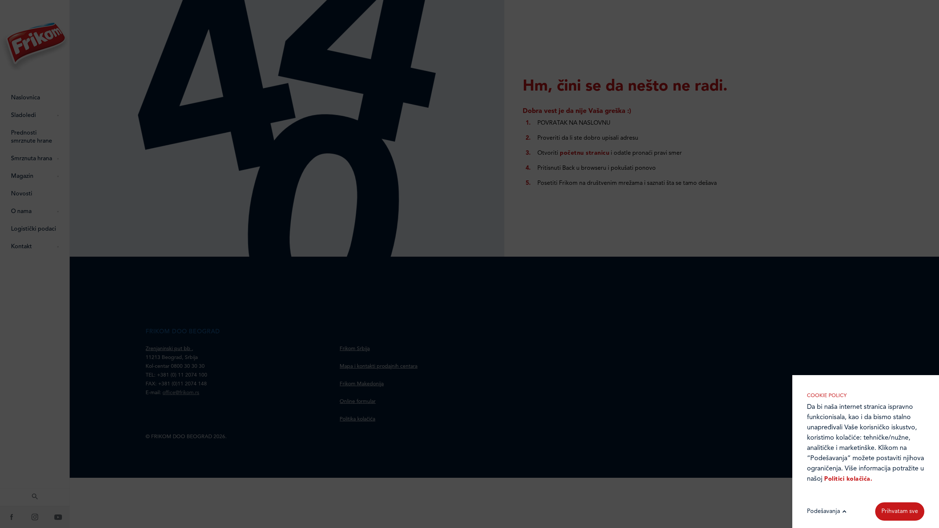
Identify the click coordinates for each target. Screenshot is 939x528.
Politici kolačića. (848, 479)
